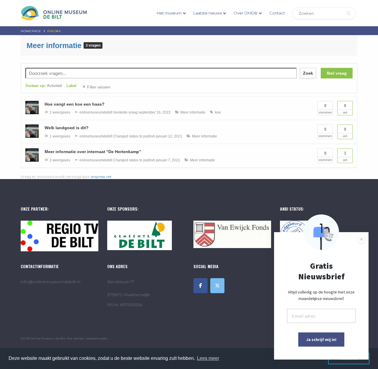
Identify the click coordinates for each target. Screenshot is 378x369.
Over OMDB (246, 13)
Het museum (169, 13)
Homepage (31, 31)
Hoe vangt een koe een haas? (75, 104)
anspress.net (101, 176)
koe (218, 112)
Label (71, 85)
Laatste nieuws (207, 13)
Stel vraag (337, 73)
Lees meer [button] (208, 358)
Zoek (308, 73)
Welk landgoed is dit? (67, 127)
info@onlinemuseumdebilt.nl (50, 281)
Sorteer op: (43, 85)
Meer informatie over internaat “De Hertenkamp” (93, 151)
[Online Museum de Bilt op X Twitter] (217, 285)
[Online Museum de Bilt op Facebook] (200, 285)
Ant (345, 109)
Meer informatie (55, 45)
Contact (277, 13)
